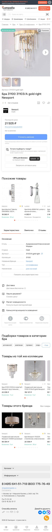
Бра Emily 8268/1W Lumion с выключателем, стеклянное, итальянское (35, 210)
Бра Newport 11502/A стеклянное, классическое (35, 438)
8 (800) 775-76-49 (37, 484)
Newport (15, 109)
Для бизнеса (31, 19)
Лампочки (28, 230)
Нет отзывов (13, 103)
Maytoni (4, 206)
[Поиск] (9, 14)
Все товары (45, 406)
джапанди (19, 345)
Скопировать (6, 490)
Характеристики (11, 230)
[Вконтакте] (40, 513)
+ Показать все (46, 345)
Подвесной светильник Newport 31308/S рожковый (12, 438)
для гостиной (31, 268)
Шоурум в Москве (6, 19)
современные (41, 345)
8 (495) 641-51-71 (31, 8)
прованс (29, 345)
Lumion (27, 206)
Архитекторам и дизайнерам (17, 19)
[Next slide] (45, 52)
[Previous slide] (7, 52)
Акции (43, 19)
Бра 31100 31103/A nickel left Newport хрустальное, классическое (12, 388)
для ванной (7, 345)
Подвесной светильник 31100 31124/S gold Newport (35, 388)
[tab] (14, 220)
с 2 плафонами (32, 265)
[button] (6, 82)
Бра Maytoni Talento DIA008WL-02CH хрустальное (9, 210)
